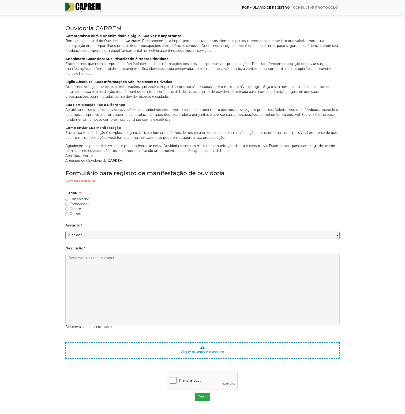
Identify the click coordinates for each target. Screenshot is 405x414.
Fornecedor (79, 204)
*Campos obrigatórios (80, 180)
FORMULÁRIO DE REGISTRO (266, 7)
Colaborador (79, 199)
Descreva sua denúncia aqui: (88, 327)
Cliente (75, 209)
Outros (75, 214)
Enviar (203, 397)
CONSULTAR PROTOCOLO (315, 7)
